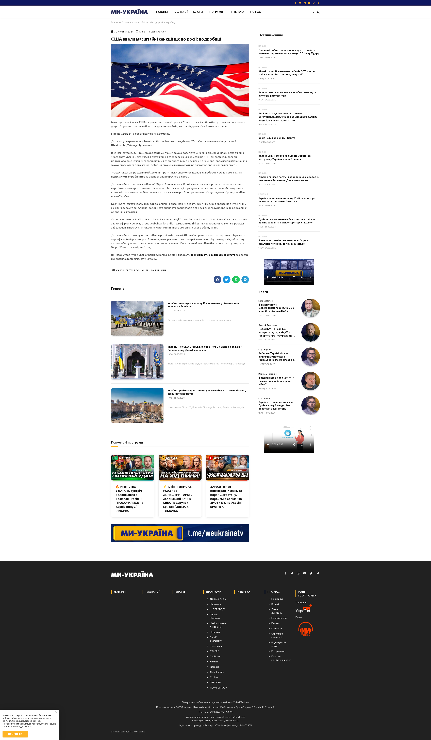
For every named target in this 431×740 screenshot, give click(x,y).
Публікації (180, 11)
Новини (162, 11)
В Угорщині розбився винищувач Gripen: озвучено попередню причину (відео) (283, 242)
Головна (115, 22)
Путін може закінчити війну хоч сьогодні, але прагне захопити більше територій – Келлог (287, 221)
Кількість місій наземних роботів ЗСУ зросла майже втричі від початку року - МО (286, 73)
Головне (263, 194)
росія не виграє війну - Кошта (276, 137)
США (163, 270)
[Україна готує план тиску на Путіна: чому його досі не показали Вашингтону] (310, 405)
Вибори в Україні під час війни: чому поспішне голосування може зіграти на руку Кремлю (276, 357)
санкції (155, 270)
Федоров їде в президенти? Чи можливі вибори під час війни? (276, 381)
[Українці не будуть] (137, 361)
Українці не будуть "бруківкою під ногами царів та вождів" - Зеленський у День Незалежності (205, 348)
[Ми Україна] (129, 12)
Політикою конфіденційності (17, 726)
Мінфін (145, 270)
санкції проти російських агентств (213, 254)
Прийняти (15, 734)
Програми (215, 11)
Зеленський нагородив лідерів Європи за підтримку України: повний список (284, 157)
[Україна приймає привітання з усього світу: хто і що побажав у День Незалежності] (137, 405)
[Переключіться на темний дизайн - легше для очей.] (313, 12)
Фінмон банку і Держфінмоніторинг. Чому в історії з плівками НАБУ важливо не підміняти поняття (276, 308)
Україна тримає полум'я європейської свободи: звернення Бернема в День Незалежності (288, 178)
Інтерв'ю (237, 11)
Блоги (198, 11)
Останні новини (270, 35)
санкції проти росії (128, 270)
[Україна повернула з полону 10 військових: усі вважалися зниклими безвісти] (137, 318)
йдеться (126, 133)
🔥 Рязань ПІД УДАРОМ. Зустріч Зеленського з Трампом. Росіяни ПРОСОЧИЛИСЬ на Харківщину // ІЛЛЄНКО (129, 499)
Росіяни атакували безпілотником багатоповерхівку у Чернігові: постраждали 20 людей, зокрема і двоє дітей (288, 116)
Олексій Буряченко (267, 325)
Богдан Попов (265, 300)
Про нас (255, 11)
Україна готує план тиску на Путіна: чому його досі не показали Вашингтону (275, 405)
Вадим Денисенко (267, 374)
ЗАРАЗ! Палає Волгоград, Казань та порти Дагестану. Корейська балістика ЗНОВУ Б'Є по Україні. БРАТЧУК (226, 496)
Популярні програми (127, 442)
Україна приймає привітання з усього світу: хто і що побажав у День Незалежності (207, 392)
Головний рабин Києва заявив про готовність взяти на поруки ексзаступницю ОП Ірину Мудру (288, 52)
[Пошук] (318, 12)
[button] (217, 279)
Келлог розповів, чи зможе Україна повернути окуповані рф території (287, 94)
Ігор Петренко (265, 349)
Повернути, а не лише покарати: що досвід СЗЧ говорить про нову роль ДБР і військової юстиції (276, 332)
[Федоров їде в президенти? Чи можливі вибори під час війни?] (310, 381)
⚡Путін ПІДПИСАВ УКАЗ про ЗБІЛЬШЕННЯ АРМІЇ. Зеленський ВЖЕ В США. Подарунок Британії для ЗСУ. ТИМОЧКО (177, 499)
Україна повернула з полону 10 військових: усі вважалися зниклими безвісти (203, 305)
